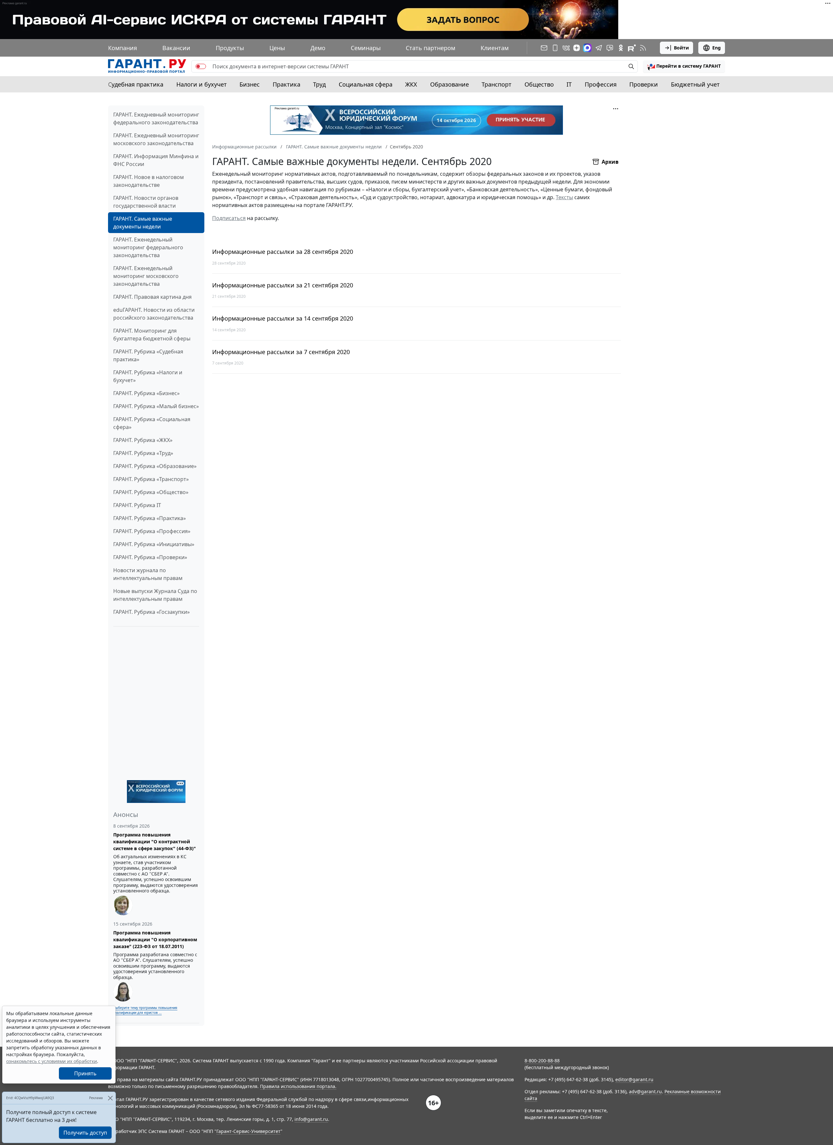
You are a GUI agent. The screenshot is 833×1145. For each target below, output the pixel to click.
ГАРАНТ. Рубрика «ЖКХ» (142, 440)
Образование (449, 84)
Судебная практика (135, 84)
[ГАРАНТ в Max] (587, 48)
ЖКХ (411, 84)
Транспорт (497, 84)
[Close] (110, 1098)
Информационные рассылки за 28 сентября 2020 (282, 251)
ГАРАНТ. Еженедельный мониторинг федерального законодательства (148, 247)
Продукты (230, 48)
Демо (317, 48)
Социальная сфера (365, 84)
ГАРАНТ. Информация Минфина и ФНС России (155, 160)
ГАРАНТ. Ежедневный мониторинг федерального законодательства (156, 118)
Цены (277, 48)
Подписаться (229, 218)
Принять (85, 1073)
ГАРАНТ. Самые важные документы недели (142, 222)
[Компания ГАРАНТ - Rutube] (632, 48)
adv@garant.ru (645, 1091)
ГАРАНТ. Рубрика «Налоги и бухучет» (147, 376)
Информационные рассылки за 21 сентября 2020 (282, 285)
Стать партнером (430, 48)
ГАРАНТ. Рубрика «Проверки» (150, 557)
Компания (122, 48)
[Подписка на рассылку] (544, 48)
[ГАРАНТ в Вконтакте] (566, 48)
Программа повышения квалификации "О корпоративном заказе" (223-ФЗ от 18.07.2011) (155, 939)
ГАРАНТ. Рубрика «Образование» (155, 466)
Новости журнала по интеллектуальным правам (148, 574)
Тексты (564, 197)
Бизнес (249, 84)
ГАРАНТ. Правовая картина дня (152, 296)
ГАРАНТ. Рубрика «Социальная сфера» (151, 423)
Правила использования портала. (298, 1086)
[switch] (201, 66)
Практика (286, 84)
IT (569, 84)
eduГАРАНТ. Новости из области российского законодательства (154, 313)
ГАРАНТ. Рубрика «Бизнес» (146, 393)
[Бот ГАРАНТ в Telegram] (610, 48)
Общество (539, 84)
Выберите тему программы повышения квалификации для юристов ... (145, 1010)
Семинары (366, 48)
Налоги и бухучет (201, 84)
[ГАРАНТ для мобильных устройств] (555, 48)
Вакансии (176, 48)
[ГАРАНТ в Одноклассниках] (621, 48)
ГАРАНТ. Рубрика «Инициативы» (153, 544)
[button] (684, 66)
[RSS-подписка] (643, 48)
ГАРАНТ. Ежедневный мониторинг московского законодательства (156, 139)
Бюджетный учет (695, 84)
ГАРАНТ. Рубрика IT (137, 505)
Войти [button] (681, 48)
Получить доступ (85, 1132)
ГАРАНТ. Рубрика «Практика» (149, 518)
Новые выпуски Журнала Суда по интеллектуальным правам (155, 594)
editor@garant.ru (634, 1079)
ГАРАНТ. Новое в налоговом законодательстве (148, 180)
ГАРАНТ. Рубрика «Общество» (150, 492)
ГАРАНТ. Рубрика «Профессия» (151, 531)
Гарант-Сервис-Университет (248, 1131)
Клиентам (495, 48)
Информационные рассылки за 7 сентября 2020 (281, 352)
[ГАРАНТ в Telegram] (599, 48)
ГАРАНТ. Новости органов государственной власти (145, 201)
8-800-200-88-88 (542, 1060)
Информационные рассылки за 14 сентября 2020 (282, 318)
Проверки (643, 84)
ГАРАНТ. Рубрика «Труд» (143, 453)
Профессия (601, 84)
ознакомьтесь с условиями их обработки (51, 1061)
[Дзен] (576, 48)
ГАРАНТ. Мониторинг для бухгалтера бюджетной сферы (151, 334)
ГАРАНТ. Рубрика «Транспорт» (151, 479)
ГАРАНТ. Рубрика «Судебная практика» (148, 355)
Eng (716, 48)
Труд (319, 84)
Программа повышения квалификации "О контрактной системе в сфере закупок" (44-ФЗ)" (154, 841)
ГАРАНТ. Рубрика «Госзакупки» (151, 611)
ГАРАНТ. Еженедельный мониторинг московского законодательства (146, 276)
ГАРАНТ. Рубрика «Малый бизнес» (156, 406)
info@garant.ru (311, 1119)
